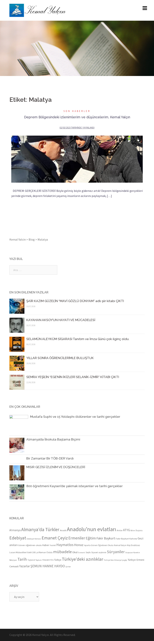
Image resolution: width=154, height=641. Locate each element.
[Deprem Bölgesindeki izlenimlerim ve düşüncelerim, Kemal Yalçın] (77, 159)
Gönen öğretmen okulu (30, 545)
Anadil (63, 530)
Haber (45, 545)
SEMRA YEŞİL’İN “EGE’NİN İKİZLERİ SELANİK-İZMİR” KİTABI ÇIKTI (72, 377)
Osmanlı (81, 552)
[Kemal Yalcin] (53, 10)
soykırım (102, 552)
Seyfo (88, 552)
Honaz (78, 545)
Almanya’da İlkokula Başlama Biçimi (53, 439)
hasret (53, 545)
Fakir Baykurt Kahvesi (126, 538)
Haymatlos (64, 544)
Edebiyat (17, 538)
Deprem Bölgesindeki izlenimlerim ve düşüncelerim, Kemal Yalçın (77, 117)
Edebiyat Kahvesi (34, 539)
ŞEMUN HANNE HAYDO (47, 566)
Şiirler (68, 566)
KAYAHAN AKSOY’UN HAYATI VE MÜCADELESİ (60, 320)
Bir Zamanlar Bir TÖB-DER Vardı (50, 458)
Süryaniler (116, 551)
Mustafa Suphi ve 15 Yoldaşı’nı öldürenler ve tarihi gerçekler (75, 416)
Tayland (31, 560)
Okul (74, 552)
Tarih (22, 559)
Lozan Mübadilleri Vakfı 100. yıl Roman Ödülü (31, 552)
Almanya (15, 530)
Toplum (38, 560)
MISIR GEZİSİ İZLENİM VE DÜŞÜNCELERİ (55, 467)
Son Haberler (77, 111)
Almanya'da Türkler (40, 529)
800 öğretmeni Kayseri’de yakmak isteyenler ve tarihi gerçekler (74, 486)
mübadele (62, 551)
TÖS (52, 560)
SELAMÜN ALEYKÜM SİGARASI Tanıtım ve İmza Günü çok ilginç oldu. (77, 339)
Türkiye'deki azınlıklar (82, 559)
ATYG (126, 530)
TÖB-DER (46, 560)
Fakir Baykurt (105, 538)
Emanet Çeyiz (55, 538)
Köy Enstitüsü (133, 545)
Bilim (133, 530)
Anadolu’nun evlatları (91, 529)
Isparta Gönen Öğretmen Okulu (98, 545)
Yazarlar (24, 566)
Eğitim (91, 538)
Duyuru (139, 530)
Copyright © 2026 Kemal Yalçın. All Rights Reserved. (42, 635)
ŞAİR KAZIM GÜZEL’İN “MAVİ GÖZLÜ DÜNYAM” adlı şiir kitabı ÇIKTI (75, 301)
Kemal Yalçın (120, 545)
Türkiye (57, 559)
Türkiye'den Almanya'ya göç (115, 560)
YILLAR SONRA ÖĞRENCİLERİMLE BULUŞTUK (60, 358)
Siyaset (94, 552)
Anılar (119, 530)
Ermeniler (76, 538)
